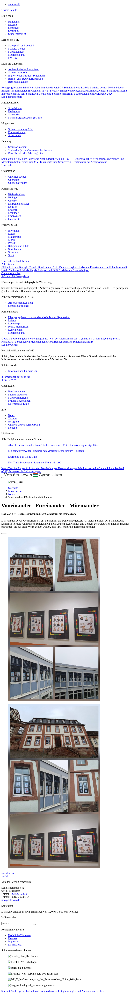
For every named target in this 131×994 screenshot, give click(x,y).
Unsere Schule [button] (9, 10)
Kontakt (12, 427)
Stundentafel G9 (17, 33)
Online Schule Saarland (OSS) (24, 424)
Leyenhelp (14, 323)
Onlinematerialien (17, 182)
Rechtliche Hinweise (19, 935)
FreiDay (12, 57)
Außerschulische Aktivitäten (23, 69)
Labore (12, 320)
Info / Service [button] (8, 379)
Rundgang (13, 21)
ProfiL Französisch (18, 326)
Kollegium (14, 111)
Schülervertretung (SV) (20, 129)
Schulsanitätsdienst (18, 305)
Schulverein (14, 135)
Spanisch (13, 252)
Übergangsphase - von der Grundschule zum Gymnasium (39, 317)
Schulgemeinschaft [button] (11, 96)
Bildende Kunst (16, 194)
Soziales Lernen (16, 48)
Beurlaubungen (16, 391)
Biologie (12, 197)
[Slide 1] (2, 533)
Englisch (13, 209)
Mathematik (14, 236)
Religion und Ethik (18, 246)
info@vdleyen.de (10, 900)
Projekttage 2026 (103, 93)
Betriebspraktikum (18, 81)
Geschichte (14, 219)
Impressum (14, 941)
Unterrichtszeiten (17, 176)
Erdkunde (13, 212)
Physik (12, 242)
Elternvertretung (17, 132)
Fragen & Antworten (19, 400)
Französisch (14, 215)
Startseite (13, 487)
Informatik (13, 230)
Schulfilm (13, 30)
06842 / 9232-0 (19, 893)
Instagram (13, 421)
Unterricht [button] (6, 165)
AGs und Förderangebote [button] (15, 276)
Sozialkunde (14, 249)
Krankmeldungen (17, 394)
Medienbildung (16, 54)
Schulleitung (15, 108)
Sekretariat (14, 114)
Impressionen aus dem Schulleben (26, 75)
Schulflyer (13, 27)
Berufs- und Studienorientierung (25, 78)
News (11, 415)
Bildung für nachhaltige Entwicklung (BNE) (25, 90)
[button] (5, 873)
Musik (11, 239)
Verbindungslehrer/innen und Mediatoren (30, 150)
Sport (11, 255)
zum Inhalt (14, 4)
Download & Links (18, 403)
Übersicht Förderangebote (15, 338)
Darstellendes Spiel (18, 203)
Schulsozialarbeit (17, 146)
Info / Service (15, 491)
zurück (5, 876)
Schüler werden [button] (9, 344)
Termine (12, 418)
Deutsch (12, 206)
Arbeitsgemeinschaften (20, 302)
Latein (11, 233)
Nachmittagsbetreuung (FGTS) (25, 117)
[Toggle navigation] (2, 477)
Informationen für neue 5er (22, 371)
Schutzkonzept (16, 51)
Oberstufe (13, 179)
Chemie (12, 200)
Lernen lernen (15, 329)
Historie (12, 24)
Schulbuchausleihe (18, 397)
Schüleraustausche (18, 72)
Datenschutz (14, 944)
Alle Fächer (7, 264)
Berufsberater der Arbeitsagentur (25, 153)
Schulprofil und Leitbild (21, 45)
